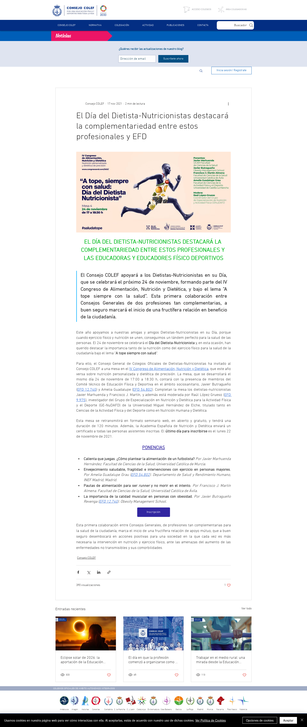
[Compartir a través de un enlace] (109, 572)
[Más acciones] (228, 103)
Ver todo (246, 608)
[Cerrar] (301, 720)
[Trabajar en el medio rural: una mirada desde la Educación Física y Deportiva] (221, 633)
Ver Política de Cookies (210, 720)
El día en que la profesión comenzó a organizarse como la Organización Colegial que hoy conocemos (153, 660)
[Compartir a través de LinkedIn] (99, 572)
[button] (95, 25)
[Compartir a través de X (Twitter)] (88, 572)
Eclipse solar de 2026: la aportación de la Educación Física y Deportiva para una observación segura (82, 660)
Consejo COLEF (86, 558)
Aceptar (288, 720)
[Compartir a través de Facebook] (78, 572)
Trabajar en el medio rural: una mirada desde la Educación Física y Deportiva (220, 660)
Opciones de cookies (260, 720)
